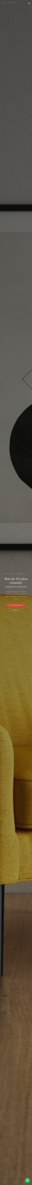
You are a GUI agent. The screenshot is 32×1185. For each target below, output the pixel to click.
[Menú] (29, 3)
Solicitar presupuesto (16, 605)
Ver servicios (16, 609)
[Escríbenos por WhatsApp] (27, 1180)
